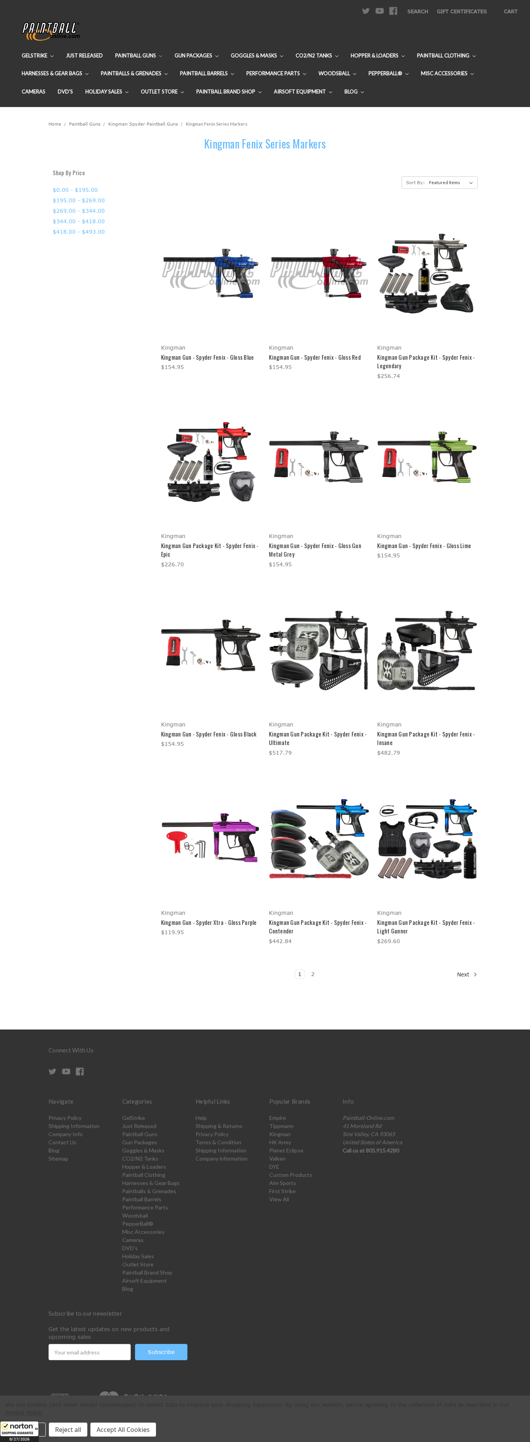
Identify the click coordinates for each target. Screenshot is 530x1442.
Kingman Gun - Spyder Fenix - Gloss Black (209, 734)
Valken (277, 1158)
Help (201, 1117)
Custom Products (290, 1174)
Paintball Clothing (444, 55)
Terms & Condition (218, 1142)
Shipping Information (73, 1126)
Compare (208, 273)
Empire (277, 1117)
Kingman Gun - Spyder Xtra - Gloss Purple (209, 922)
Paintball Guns (136, 55)
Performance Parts (273, 73)
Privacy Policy (64, 1117)
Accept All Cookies (123, 1429)
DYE (274, 1166)
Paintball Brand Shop (226, 91)
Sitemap (58, 1158)
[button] (19, 1431)
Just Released (84, 55)
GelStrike (35, 55)
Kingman (280, 1134)
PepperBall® (386, 73)
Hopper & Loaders (375, 55)
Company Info (65, 1134)
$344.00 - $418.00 (79, 221)
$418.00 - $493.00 (79, 231)
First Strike (282, 1191)
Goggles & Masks (254, 55)
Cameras (33, 91)
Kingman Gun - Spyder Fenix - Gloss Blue (207, 357)
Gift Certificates (462, 11)
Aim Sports (282, 1183)
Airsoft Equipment (300, 91)
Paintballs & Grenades (132, 73)
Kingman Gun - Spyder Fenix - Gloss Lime (424, 545)
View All (279, 1199)
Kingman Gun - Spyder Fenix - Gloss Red (315, 357)
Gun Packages (194, 55)
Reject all (68, 1429)
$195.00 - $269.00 (79, 200)
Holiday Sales (104, 91)
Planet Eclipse (286, 1150)
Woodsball (335, 73)
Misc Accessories (445, 73)
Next (464, 974)
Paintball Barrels (204, 73)
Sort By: (415, 182)
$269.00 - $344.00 (79, 210)
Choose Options (211, 287)
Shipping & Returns (219, 1126)
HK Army (280, 1142)
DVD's (65, 91)
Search (417, 11)
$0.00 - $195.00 (75, 189)
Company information (222, 1158)
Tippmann (281, 1126)
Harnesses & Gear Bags (52, 73)
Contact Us (62, 1142)
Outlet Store (160, 91)
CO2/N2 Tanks (314, 55)
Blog (352, 91)
